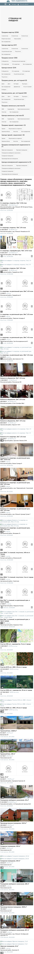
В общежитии (5, 61)
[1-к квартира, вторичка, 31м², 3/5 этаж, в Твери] (17, 262)
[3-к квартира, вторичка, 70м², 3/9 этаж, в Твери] (8, 226)
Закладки (14, 4)
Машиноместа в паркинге (15, 128)
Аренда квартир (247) (9, 45)
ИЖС (3, 109)
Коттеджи (16, 83)
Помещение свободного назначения (11, 152)
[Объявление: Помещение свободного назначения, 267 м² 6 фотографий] (16, 928)
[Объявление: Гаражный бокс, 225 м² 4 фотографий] (16, 752)
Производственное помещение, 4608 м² (13, 907)
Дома (3, 83)
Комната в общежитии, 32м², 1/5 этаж (12, 378)
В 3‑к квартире (16, 64)
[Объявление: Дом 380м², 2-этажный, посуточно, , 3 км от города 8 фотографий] (8, 575)
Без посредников (6, 41)
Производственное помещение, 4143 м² (13, 823)
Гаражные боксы (6, 131)
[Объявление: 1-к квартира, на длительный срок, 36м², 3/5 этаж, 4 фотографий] (17, 349)
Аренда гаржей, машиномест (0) (13, 135)
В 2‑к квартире (5, 64)
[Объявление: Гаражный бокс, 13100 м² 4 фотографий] (16, 729)
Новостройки (17, 38)
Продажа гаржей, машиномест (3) (14, 125)
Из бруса (4, 89)
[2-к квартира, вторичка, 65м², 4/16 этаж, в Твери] (8, 201)
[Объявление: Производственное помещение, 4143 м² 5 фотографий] (16, 821)
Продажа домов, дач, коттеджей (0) (14, 80)
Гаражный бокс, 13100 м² (8, 731)
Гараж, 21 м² (4, 777)
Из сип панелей (27, 86)
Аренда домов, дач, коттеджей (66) (14, 93)
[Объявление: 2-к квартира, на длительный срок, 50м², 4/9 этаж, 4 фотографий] (8, 289)
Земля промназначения (23, 109)
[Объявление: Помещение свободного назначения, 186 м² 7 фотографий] (16, 882)
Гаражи (3, 128)
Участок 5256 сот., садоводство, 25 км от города (16, 690)
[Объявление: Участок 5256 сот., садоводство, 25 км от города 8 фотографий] (16, 688)
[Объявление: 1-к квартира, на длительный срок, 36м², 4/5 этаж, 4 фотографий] (8, 336)
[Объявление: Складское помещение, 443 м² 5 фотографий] (16, 844)
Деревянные (17, 86)
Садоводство (11, 109)
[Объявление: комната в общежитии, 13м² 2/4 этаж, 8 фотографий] (16, 398)
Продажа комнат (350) (9, 58)
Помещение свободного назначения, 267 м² (14, 930)
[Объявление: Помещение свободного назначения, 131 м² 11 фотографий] (16, 798)
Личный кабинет (24, 4)
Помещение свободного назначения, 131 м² (14, 800)
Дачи (9, 83)
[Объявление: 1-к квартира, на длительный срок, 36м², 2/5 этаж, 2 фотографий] (8, 312)
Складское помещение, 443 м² (10, 846)
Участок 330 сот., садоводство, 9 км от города (15, 644)
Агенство (4, 112)
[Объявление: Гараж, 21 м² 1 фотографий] (16, 775)
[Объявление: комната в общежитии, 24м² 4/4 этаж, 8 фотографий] (16, 419)
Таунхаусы (24, 83)
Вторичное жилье (6, 38)
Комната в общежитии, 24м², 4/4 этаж (12, 421)
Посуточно (18, 51)
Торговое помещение (21, 150)
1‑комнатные (5, 35)
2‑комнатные (14, 35)
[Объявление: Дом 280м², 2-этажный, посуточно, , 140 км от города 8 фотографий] (8, 551)
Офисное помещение (7, 150)
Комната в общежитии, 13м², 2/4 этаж (12, 399)
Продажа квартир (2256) (10, 32)
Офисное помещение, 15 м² (9, 946)
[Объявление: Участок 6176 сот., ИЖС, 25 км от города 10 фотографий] (16, 665)
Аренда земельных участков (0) (13, 115)
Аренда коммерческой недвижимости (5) (16, 162)
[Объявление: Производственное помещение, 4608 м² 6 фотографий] (16, 905)
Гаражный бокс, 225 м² (7, 754)
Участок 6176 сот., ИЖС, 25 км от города (13, 667)
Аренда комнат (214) (9, 67)
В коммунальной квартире (18, 61)
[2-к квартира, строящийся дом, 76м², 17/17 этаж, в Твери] (8, 249)
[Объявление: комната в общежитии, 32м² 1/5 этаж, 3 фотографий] (16, 376)
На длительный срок (7, 51)
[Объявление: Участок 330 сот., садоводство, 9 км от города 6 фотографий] (16, 642)
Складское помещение (7, 155)
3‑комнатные (24, 35)
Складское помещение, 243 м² (10, 861)
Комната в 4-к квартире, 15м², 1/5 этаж (13, 436)
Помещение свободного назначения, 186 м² (14, 884)
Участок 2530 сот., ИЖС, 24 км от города (13, 708)
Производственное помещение (10, 158)
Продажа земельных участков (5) (13, 106)
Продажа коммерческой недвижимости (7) (16, 145)
